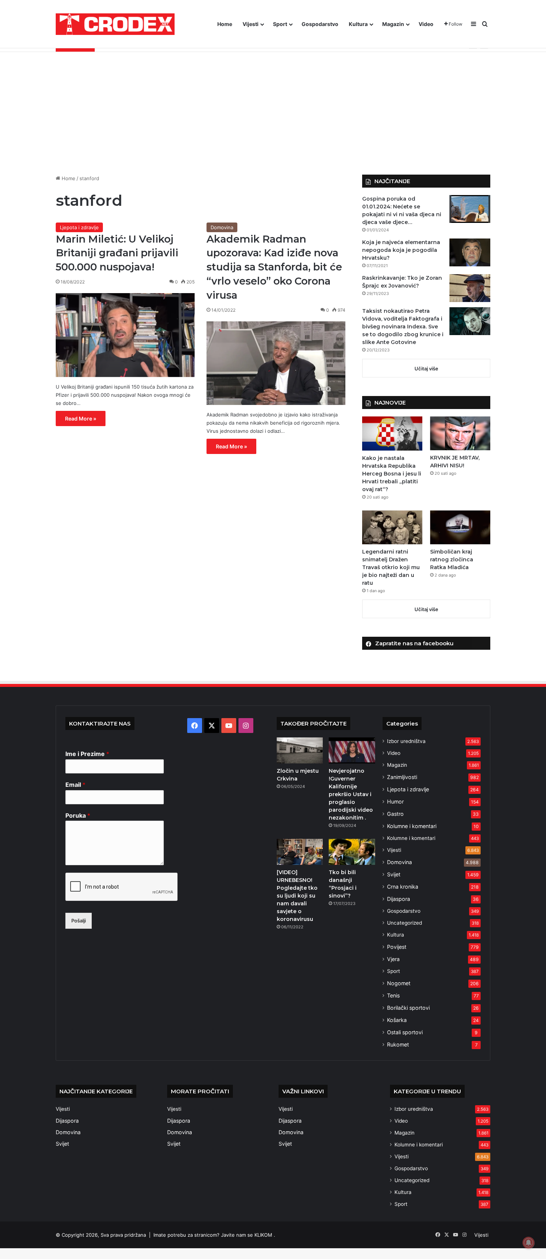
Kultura (358, 24)
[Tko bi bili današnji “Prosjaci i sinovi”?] (352, 852)
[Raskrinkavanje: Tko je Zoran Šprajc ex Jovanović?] (469, 288)
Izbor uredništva (406, 741)
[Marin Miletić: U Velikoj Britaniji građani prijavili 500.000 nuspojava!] (125, 335)
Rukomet (398, 1044)
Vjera (393, 959)
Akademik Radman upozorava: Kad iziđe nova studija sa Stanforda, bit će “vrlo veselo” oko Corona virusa (274, 267)
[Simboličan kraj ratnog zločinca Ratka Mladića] (460, 527)
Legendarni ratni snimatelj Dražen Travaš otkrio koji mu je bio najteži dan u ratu (391, 567)
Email (75, 784)
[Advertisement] (273, 108)
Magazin (393, 24)
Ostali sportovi (405, 1032)
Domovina (222, 227)
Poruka (77, 815)
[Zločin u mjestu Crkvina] (300, 750)
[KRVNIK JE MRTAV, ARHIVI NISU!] (460, 433)
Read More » (80, 418)
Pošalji (78, 921)
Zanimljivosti (402, 777)
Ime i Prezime (87, 753)
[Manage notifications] (528, 1243)
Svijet (393, 874)
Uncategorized (404, 923)
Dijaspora (398, 899)
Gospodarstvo (320, 24)
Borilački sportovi (408, 1008)
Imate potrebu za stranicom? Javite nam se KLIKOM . (214, 1235)
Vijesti (251, 24)
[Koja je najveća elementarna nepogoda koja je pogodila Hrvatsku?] (469, 252)
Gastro (395, 814)
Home (224, 24)
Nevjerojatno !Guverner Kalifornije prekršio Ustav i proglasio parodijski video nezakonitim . (351, 794)
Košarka (397, 1020)
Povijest (396, 947)
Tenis (393, 995)
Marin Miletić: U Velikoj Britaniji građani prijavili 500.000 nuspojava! (117, 253)
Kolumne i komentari (411, 826)
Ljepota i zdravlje (79, 227)
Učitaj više (426, 368)
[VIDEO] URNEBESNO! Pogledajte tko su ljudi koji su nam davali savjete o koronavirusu (297, 895)
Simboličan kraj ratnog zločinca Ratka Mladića (451, 559)
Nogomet (398, 983)
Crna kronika (402, 886)
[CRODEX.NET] (115, 24)
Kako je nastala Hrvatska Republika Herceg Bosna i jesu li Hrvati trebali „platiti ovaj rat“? (391, 474)
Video (426, 24)
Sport (280, 24)
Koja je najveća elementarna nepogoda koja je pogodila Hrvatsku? (401, 250)
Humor (395, 801)
